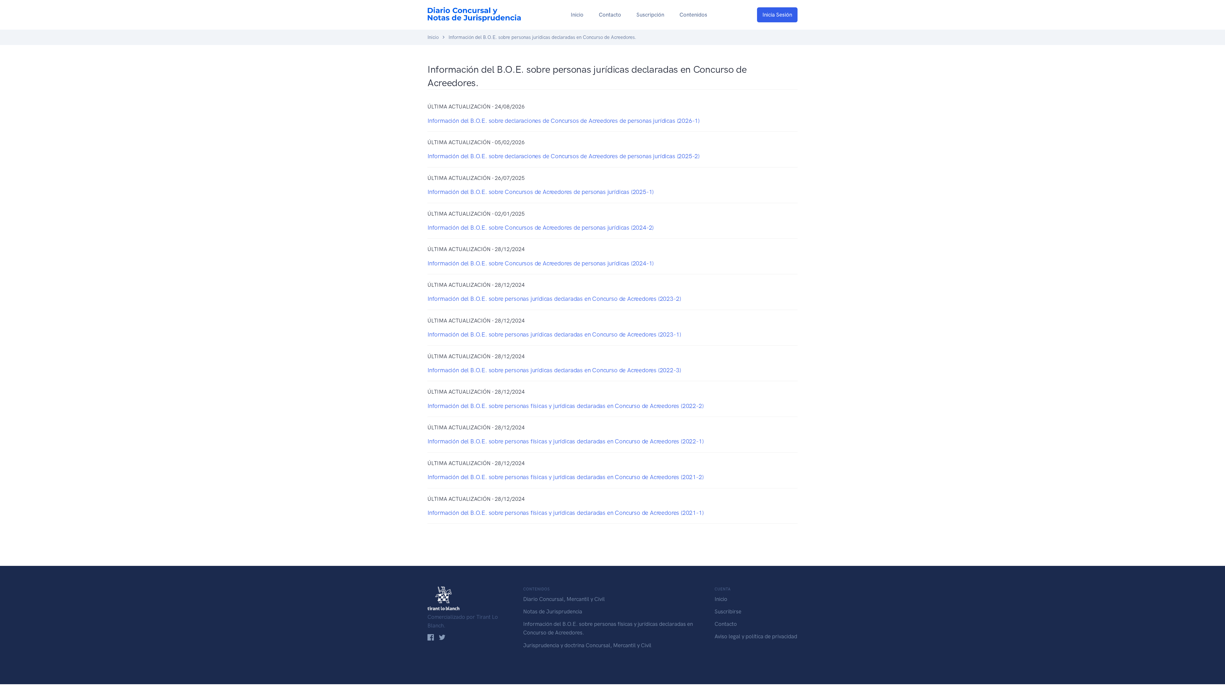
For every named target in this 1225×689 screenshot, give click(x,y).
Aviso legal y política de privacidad (756, 636)
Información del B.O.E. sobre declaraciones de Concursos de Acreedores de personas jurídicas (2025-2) (563, 156)
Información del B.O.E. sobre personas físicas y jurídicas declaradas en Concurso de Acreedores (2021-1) (565, 512)
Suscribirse (728, 611)
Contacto (610, 14)
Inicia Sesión (777, 14)
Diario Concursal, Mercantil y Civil (564, 599)
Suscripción (650, 14)
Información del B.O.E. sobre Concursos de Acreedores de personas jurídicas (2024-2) (540, 227)
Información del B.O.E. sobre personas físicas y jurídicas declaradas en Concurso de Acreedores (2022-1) (565, 441)
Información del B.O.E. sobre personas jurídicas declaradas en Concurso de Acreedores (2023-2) (554, 298)
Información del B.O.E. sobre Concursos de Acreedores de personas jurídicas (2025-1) (540, 192)
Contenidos (693, 14)
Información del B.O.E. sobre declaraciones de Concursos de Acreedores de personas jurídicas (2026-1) (563, 120)
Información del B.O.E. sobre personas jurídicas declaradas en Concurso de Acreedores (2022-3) (554, 370)
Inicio (577, 14)
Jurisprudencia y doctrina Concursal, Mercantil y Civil (587, 645)
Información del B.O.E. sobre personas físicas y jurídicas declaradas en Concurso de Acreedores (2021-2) (565, 477)
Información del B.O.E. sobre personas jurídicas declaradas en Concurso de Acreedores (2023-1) (554, 334)
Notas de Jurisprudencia (552, 611)
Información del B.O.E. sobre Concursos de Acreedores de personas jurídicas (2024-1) (540, 263)
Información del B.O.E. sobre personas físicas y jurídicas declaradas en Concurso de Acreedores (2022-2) (565, 406)
